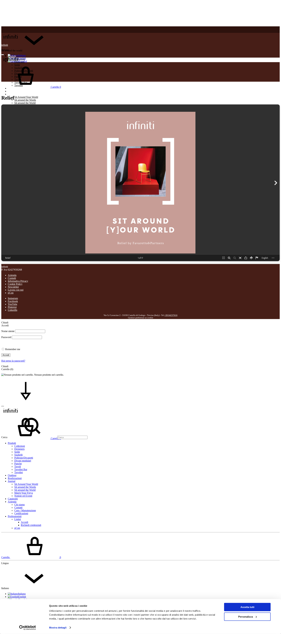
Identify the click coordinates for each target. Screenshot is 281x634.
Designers (19, 449)
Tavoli (17, 466)
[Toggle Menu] (2, 54)
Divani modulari (22, 460)
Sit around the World (25, 103)
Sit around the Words (25, 100)
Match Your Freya (23, 492)
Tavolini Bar (20, 469)
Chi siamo (19, 504)
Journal (11, 94)
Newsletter (13, 287)
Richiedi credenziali (31, 525)
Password (6, 337)
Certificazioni (21, 513)
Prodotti (12, 443)
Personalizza (245, 616)
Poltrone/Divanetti (23, 457)
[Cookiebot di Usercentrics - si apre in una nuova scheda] (27, 627)
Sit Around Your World (26, 97)
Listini (17, 519)
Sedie (17, 451)
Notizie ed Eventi (23, 495)
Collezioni (19, 446)
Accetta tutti (247, 607)
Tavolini (18, 472)
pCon (10, 292)
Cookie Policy (15, 284)
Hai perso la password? (13, 360)
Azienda (12, 275)
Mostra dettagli (58, 627)
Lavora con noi (15, 289)
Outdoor (12, 475)
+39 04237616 (170, 315)
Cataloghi (13, 498)
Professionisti (14, 516)
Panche (18, 463)
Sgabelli (18, 454)
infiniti (4, 45)
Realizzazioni (15, 91)
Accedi (6, 355)
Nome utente (7, 331)
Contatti (12, 278)
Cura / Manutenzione (25, 510)
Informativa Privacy (18, 281)
